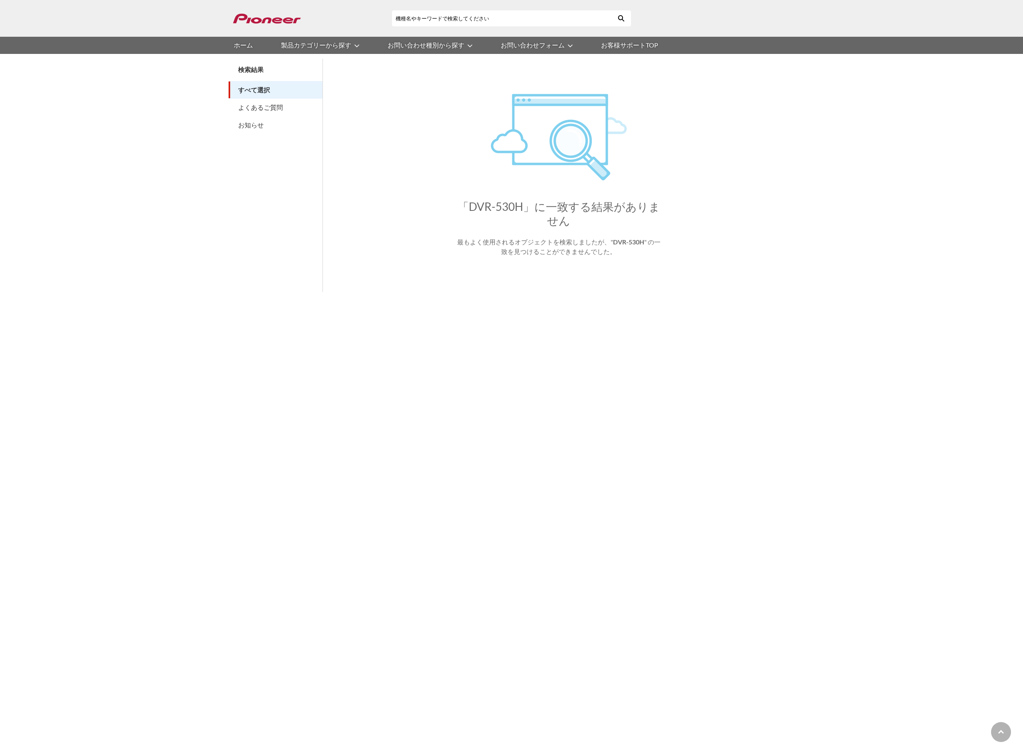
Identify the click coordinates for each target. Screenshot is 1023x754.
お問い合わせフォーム (533, 45)
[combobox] (501, 18)
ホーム (243, 45)
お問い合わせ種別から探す (426, 45)
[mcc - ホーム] (267, 18)
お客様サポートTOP (629, 45)
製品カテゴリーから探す (316, 45)
